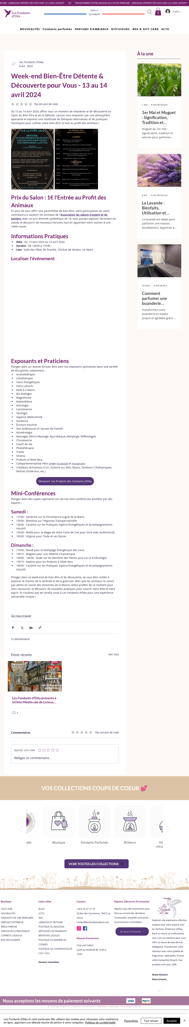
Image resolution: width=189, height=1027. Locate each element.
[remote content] (65, 307)
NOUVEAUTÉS (8, 913)
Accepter (172, 1021)
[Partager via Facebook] (13, 627)
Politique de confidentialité (100, 1022)
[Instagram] (79, 928)
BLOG (41, 908)
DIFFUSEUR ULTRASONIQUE (15, 931)
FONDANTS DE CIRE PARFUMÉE (17, 917)
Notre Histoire (160, 974)
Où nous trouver (21, 615)
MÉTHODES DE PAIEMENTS (53, 931)
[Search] (149, 12)
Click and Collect (85, 945)
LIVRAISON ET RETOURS (51, 922)
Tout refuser (151, 1021)
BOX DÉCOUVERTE (10, 939)
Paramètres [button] (131, 1021)
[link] (158, 12)
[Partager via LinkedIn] (31, 627)
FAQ (41, 917)
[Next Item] (168, 828)
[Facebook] (85, 928)
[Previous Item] (20, 828)
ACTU (41, 913)
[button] (57, 29)
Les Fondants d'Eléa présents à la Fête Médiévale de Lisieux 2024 (34, 700)
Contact (80, 901)
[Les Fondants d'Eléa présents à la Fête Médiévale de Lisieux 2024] (35, 676)
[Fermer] (184, 1020)
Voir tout (113, 654)
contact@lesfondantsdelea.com (93, 922)
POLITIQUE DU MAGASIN (51, 926)
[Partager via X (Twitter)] (22, 627)
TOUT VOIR (6, 908)
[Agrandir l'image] (32, 159)
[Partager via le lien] (40, 627)
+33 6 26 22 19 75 (86, 908)
